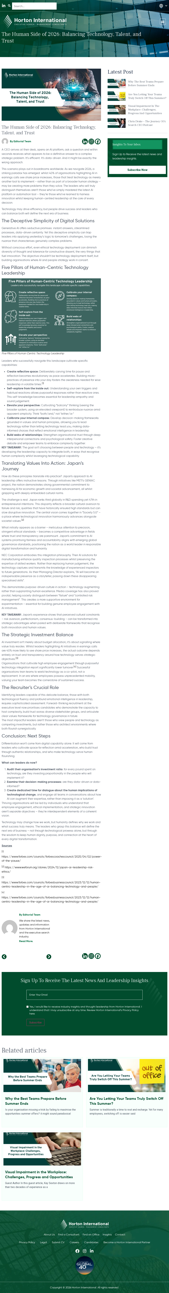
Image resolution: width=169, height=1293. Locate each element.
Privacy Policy (27, 1242)
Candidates (91, 1242)
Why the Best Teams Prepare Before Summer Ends (146, 83)
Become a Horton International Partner (126, 1242)
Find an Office (91, 1234)
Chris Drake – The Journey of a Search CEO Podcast (147, 123)
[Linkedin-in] (3, 6)
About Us (49, 1234)
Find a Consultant (68, 1234)
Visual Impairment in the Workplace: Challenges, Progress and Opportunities (145, 109)
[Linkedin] (85, 141)
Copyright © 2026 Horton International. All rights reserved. (84, 1287)
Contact (120, 1234)
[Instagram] (91, 141)
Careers (74, 1242)
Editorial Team (31, 914)
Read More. (26, 941)
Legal (43, 1242)
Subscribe (35, 1022)
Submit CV (58, 1242)
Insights (107, 1234)
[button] (163, 21)
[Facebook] (98, 141)
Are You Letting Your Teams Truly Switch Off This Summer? (147, 96)
